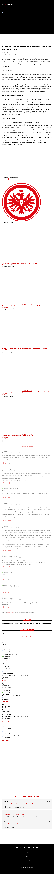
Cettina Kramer (7, 52)
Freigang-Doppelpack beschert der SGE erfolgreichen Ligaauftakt (18, 823)
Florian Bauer (5, 351)
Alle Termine (27, 743)
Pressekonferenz (7, 8)
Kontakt (27, 852)
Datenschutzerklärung (27, 867)
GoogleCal (6, 660)
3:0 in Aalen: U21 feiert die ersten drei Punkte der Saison (16, 814)
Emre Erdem (5, 307)
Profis (16, 8)
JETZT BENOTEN (6, 224)
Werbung (27, 860)
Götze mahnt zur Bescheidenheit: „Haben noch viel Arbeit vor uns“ (18, 803)
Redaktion (27, 856)
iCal (3, 660)
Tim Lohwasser (6, 394)
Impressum (27, 863)
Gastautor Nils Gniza (7, 265)
